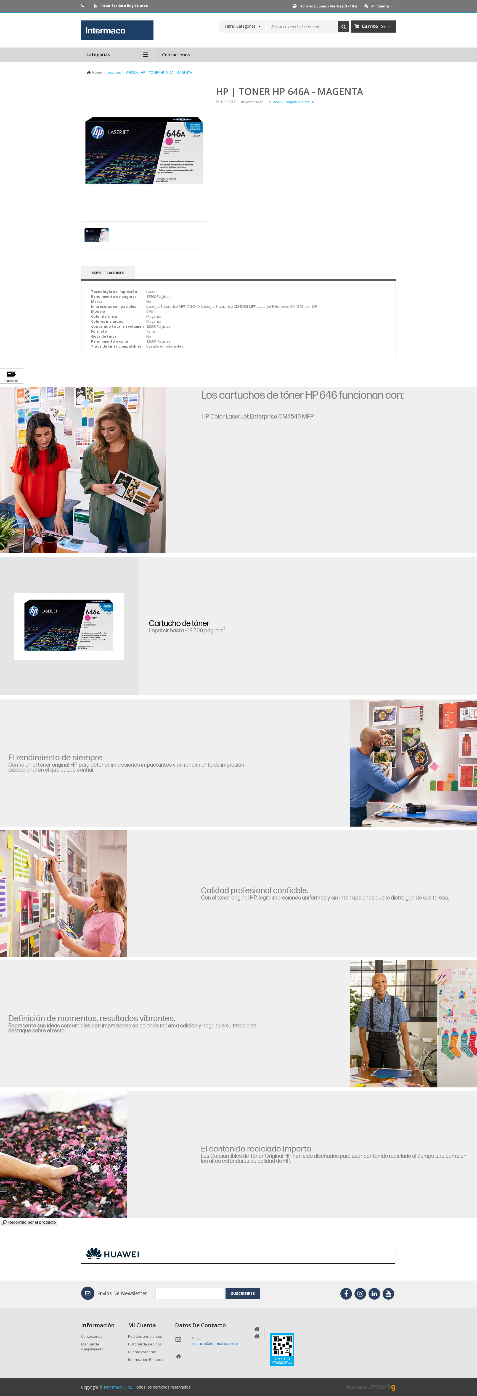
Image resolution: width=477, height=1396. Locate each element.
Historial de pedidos (145, 1344)
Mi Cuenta (380, 6)
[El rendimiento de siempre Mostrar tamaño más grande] (413, 763)
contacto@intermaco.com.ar (215, 1343)
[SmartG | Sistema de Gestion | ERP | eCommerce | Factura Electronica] (382, 1387)
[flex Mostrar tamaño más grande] (63, 1154)
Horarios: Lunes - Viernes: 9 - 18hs (328, 6)
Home (97, 72)
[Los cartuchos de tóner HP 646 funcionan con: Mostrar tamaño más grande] (83, 470)
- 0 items (377, 26)
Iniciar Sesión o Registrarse (123, 5)
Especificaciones (108, 272)
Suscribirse (243, 1293)
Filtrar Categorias (240, 26)
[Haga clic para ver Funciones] (11, 376)
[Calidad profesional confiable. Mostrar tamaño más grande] (63, 893)
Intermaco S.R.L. (118, 1387)
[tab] (97, 235)
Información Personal (146, 1359)
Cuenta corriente (142, 1351)
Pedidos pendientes (145, 1336)
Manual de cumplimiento (92, 1347)
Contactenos (176, 55)
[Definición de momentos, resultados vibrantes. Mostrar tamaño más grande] (413, 1023)
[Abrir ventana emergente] (29, 1222)
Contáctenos (91, 1336)
